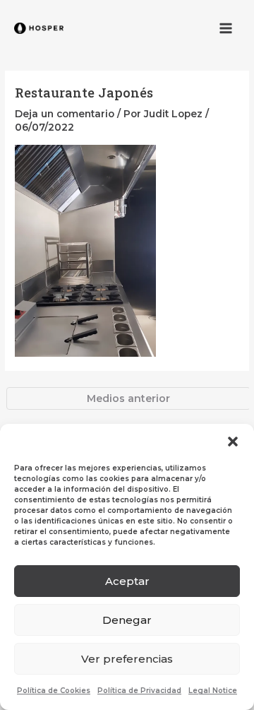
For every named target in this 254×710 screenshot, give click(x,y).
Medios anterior (128, 398)
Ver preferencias (127, 658)
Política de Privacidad (139, 690)
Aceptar (127, 581)
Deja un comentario (64, 113)
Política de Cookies (53, 690)
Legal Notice (212, 690)
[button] (233, 441)
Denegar (127, 620)
